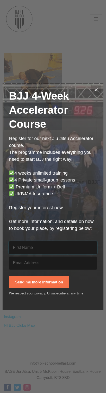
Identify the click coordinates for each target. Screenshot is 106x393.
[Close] (96, 90)
